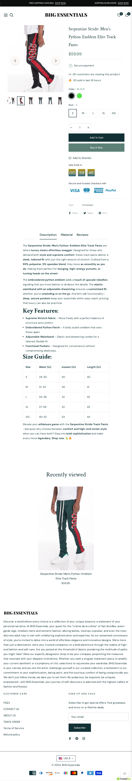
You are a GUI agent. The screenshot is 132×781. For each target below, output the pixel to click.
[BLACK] (71, 95)
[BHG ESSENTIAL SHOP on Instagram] (83, 738)
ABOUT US (9, 715)
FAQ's (6, 702)
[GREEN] (79, 95)
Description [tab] (48, 235)
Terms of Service (13, 728)
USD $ (67, 758)
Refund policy (11, 734)
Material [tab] (67, 235)
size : (73, 104)
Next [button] (56, 60)
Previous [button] (15, 60)
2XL (114, 113)
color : (77, 89)
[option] (35, 58)
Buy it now (96, 147)
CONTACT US (11, 709)
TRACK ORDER (11, 722)
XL (103, 113)
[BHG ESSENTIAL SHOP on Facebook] (70, 738)
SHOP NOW (63, 3)
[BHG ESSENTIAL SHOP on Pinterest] (76, 738)
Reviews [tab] (82, 235)
